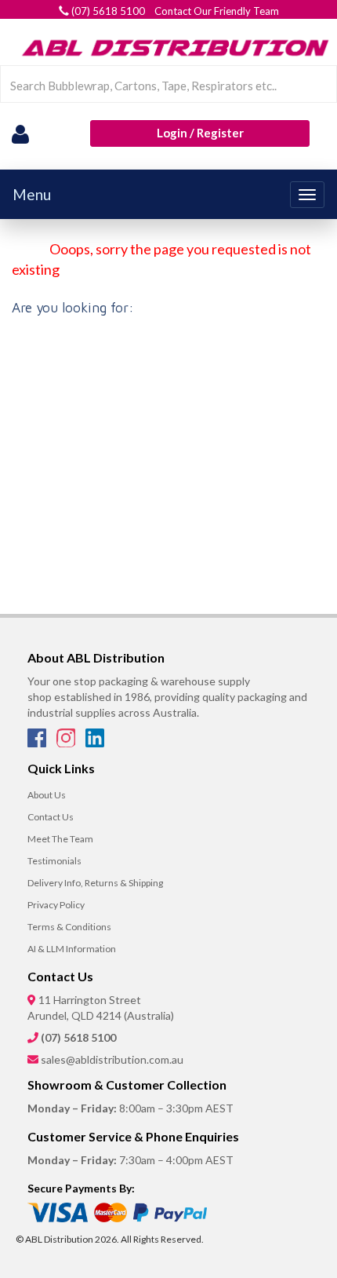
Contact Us (50, 817)
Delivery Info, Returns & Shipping (95, 883)
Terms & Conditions (69, 927)
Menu (32, 194)
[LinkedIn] (94, 743)
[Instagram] (67, 743)
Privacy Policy (56, 905)
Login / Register (200, 133)
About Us (46, 795)
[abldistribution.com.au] (172, 47)
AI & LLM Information (71, 949)
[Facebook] (38, 743)
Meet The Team (60, 839)
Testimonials (54, 861)
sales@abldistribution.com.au (112, 1059)
